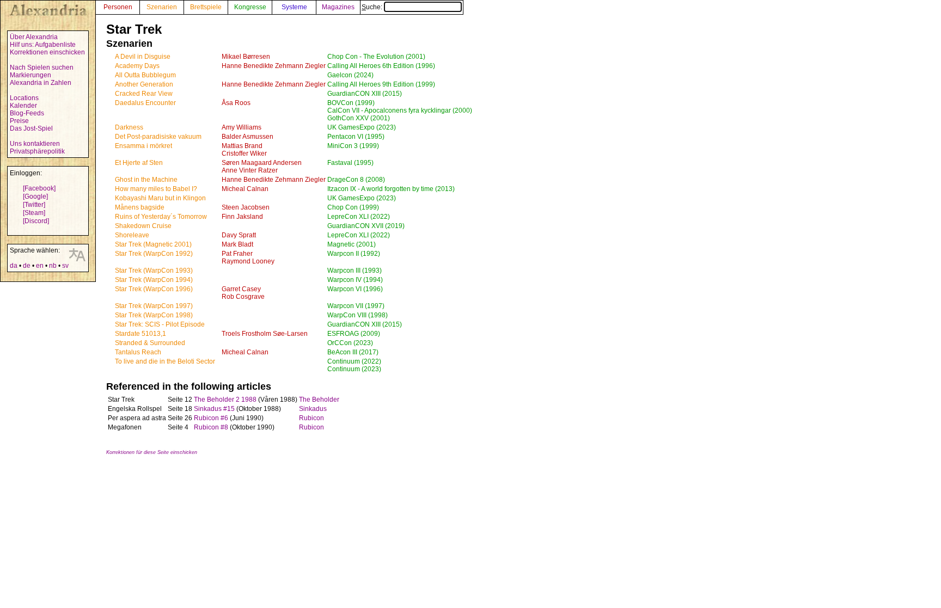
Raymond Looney (248, 261)
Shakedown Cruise (143, 226)
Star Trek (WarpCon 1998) (154, 315)
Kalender (23, 105)
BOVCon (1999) (351, 103)
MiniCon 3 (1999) (353, 146)
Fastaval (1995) (350, 163)
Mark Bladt (237, 244)
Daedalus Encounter (145, 103)
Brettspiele (206, 7)
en (40, 265)
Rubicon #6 (211, 418)
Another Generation (144, 84)
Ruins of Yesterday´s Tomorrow (161, 216)
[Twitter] (34, 204)
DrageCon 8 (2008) (356, 179)
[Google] (35, 196)
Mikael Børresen (246, 56)
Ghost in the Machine (146, 179)
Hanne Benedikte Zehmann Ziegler (274, 66)
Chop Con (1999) (353, 207)
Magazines (338, 7)
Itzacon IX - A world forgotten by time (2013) (391, 189)
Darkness (129, 127)
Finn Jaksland (242, 216)
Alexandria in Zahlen (40, 83)
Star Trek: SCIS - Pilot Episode (160, 324)
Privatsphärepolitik (37, 151)
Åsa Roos (236, 103)
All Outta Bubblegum (145, 75)
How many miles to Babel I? (156, 189)
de (26, 265)
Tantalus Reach (138, 352)
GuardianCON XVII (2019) (366, 226)
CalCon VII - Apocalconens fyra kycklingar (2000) (399, 110)
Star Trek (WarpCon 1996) (154, 289)
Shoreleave (132, 235)
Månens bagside (139, 207)
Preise (19, 121)
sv (65, 265)
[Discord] (36, 221)
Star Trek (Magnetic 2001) (153, 244)
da (13, 265)
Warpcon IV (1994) (355, 280)
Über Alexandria (34, 37)
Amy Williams (241, 127)
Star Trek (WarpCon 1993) (154, 270)
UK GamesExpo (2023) (361, 127)
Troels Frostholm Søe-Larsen (265, 333)
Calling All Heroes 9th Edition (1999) (381, 84)
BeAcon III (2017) (352, 352)
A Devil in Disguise (142, 56)
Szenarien (161, 7)
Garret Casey (241, 289)
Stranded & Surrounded (150, 343)
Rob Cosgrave (243, 296)
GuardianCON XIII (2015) (364, 93)
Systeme (294, 7)
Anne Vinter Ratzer (250, 170)
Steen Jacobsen (246, 207)
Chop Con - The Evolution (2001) (376, 56)
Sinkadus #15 (214, 409)
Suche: (373, 7)
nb (53, 265)
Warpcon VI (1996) (355, 289)
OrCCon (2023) (350, 343)
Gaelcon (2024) (350, 75)
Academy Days (137, 66)
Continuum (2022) (354, 361)
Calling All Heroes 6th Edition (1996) (381, 66)
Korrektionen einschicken (47, 52)
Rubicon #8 (211, 427)
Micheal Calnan (245, 189)
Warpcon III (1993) (354, 270)
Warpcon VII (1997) (355, 306)
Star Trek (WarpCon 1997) (154, 306)
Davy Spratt (239, 235)
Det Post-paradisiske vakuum (158, 136)
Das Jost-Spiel (31, 128)
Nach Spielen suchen (42, 67)
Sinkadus (313, 409)
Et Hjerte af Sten (139, 163)
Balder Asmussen (247, 136)
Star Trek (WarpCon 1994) (154, 280)
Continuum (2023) (354, 369)
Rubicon (311, 418)
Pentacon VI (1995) (355, 136)
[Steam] (34, 213)
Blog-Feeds (27, 113)
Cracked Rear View (144, 93)
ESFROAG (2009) (353, 333)
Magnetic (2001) (351, 244)
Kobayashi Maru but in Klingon (160, 198)
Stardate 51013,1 (140, 333)
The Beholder (319, 399)
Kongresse (250, 7)
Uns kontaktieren (35, 144)
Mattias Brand (242, 146)
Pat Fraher (237, 253)
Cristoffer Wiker (244, 153)
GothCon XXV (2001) (358, 118)
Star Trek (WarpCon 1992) (154, 253)
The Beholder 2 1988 (225, 399)
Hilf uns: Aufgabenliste (43, 44)
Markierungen (30, 75)
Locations (24, 98)
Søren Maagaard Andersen (262, 163)
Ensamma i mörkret (143, 146)
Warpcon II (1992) (353, 253)
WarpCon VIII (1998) (357, 315)
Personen (117, 7)
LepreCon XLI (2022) (358, 216)
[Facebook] (39, 188)
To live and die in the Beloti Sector (165, 361)
